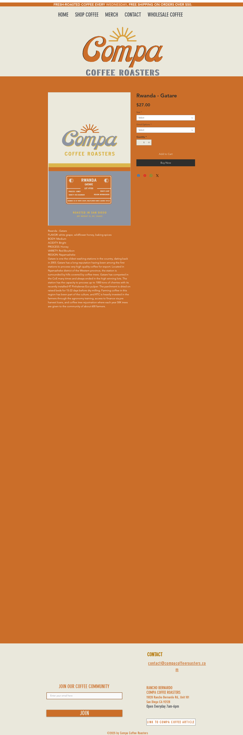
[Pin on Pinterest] (145, 176)
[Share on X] (157, 176)
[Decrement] (139, 142)
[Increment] (149, 142)
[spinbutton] (144, 142)
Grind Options (144, 124)
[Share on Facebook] (139, 176)
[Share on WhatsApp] (151, 176)
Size (139, 112)
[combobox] (165, 118)
